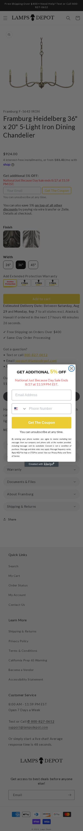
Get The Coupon (41, 422)
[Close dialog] (71, 368)
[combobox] (19, 409)
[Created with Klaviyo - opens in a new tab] (41, 464)
